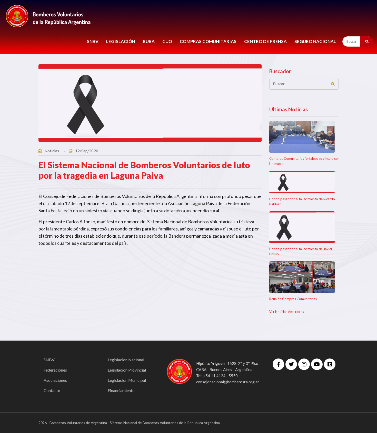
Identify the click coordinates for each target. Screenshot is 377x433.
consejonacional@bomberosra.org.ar (227, 381)
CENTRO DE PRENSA (265, 41)
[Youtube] (317, 364)
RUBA (149, 41)
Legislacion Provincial (127, 369)
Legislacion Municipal (127, 380)
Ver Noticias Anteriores (286, 312)
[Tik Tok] (329, 364)
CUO (167, 41)
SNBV (92, 41)
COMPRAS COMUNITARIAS (208, 41)
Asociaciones (55, 380)
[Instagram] (304, 364)
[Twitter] (291, 364)
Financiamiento (121, 390)
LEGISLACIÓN (120, 41)
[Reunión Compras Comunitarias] (302, 277)
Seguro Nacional (315, 41)
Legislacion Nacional (126, 359)
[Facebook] (278, 364)
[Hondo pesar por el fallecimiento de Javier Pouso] (302, 227)
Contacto (52, 390)
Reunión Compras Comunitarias (293, 299)
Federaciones (55, 369)
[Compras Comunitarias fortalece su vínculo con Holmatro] (302, 137)
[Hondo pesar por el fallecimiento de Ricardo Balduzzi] (302, 182)
